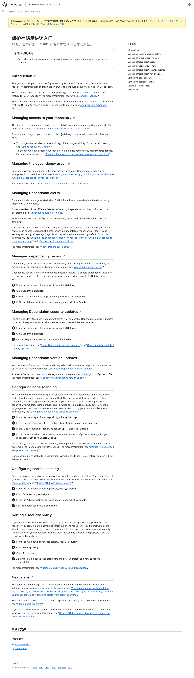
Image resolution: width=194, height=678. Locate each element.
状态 (47, 667)
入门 (20, 11)
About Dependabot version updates (73, 368)
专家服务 (62, 667)
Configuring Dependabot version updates (63, 377)
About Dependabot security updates (60, 345)
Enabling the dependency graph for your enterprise (80, 174)
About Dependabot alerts (54, 246)
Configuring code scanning (34, 387)
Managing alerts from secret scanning (56, 594)
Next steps (21, 577)
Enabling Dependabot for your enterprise (35, 177)
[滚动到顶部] (188, 672)
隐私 (41, 667)
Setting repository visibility (36, 146)
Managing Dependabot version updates (44, 358)
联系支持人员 (21, 648)
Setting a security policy (32, 515)
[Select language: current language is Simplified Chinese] (189, 4)
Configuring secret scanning (35, 469)
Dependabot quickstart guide (46, 212)
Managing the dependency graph (39, 163)
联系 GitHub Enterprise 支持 (51, 24)
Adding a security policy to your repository (64, 567)
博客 (70, 667)
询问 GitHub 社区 (22, 644)
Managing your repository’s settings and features (63, 128)
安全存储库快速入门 (34, 11)
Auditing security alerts (29, 603)
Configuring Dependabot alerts (56, 241)
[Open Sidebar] (3, 11)
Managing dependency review (36, 256)
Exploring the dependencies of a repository (64, 183)
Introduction (22, 76)
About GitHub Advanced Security (53, 482)
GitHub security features (84, 95)
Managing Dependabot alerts (36, 193)
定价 (54, 667)
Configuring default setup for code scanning (54, 411)
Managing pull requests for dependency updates (47, 591)
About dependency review (88, 267)
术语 (35, 667)
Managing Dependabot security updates (45, 312)
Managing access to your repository (41, 118)
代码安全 (11, 11)
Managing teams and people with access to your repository (77, 154)
